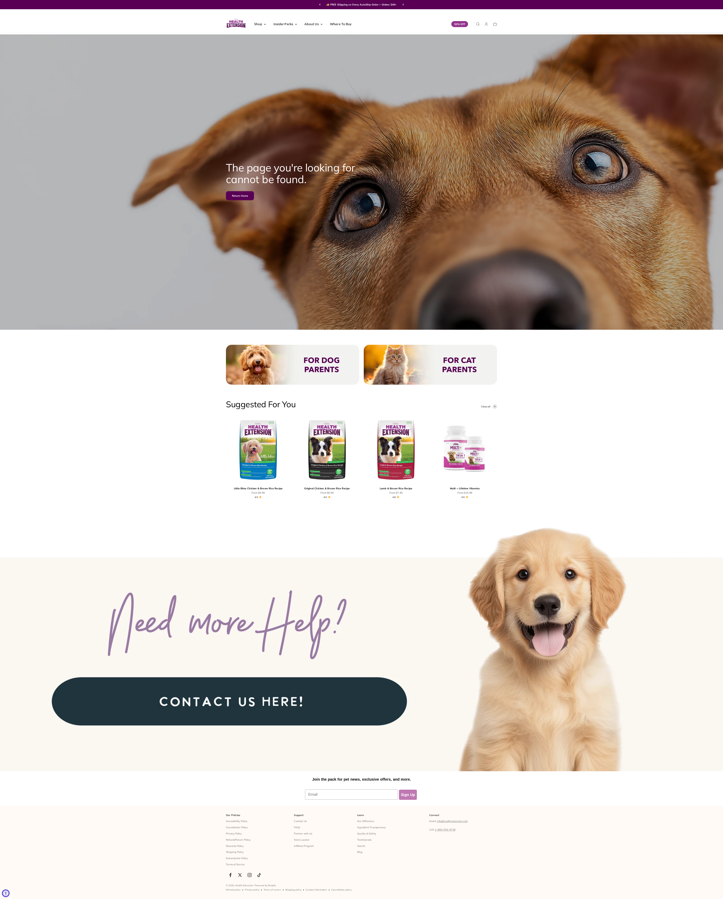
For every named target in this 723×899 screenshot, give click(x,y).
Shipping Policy (235, 851)
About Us (311, 24)
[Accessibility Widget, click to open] (6, 893)
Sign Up (408, 795)
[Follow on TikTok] (259, 875)
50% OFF (459, 24)
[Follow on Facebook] (230, 875)
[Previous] (319, 5)
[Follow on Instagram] (249, 875)
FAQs (297, 827)
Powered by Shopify (265, 885)
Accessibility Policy (236, 821)
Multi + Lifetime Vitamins (465, 488)
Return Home (240, 195)
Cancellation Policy (237, 827)
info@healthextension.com (452, 821)
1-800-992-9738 (445, 829)
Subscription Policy (237, 858)
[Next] (403, 5)
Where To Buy (341, 24)
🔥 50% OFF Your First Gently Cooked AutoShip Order (361, 4)
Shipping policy (293, 889)
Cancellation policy (341, 889)
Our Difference (365, 821)
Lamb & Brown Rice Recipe (396, 488)
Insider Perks (283, 24)
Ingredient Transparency (371, 827)
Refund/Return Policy (238, 839)
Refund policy (233, 889)
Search (361, 845)
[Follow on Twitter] (240, 875)
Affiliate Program (304, 845)
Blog (359, 851)
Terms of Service (235, 864)
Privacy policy (252, 889)
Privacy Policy (234, 833)
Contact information (316, 889)
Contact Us (300, 821)
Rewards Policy (235, 845)
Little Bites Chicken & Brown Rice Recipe (258, 488)
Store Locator (302, 839)
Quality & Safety (366, 833)
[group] (361, 642)
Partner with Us (303, 833)
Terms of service (272, 889)
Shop (258, 24)
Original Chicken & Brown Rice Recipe (327, 488)
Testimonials (364, 839)
